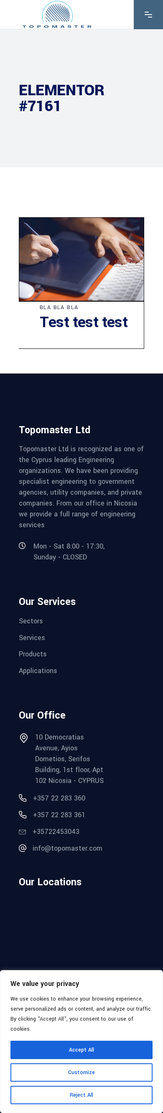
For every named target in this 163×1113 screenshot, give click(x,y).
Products (33, 654)
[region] (81, 1041)
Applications (38, 671)
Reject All (81, 1095)
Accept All (81, 1050)
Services (32, 637)
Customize (81, 1072)
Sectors (31, 621)
